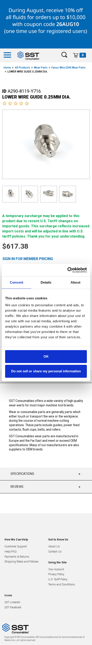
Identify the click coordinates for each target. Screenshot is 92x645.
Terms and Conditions (61, 584)
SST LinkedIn (12, 602)
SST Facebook (12, 607)
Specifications (22, 474)
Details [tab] (46, 282)
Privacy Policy (56, 574)
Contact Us (55, 551)
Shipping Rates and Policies (21, 561)
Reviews (16, 486)
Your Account (56, 569)
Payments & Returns (16, 556)
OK (46, 356)
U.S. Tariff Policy (57, 579)
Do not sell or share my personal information (46, 371)
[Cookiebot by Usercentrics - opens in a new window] (67, 270)
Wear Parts (41, 67)
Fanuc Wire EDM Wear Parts (68, 67)
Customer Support (15, 546)
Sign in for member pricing (27, 259)
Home (7, 67)
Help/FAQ (10, 551)
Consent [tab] (16, 282)
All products (22, 67)
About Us (54, 546)
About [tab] (75, 282)
